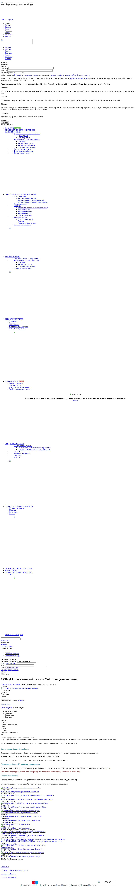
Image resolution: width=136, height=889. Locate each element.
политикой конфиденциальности (78, 75)
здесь (107, 768)
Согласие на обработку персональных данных (17, 840)
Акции (7, 33)
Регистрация (10, 663)
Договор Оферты (7, 848)
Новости (8, 36)
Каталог (8, 27)
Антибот (4, 120)
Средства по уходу (14, 684)
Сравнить (20, 700)
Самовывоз (5, 867)
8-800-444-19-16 (7, 12)
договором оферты (57, 75)
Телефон (4, 70)
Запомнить (7, 674)
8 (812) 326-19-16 (8, 16)
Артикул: (4, 690)
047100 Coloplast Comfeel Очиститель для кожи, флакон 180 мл (23, 807)
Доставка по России (8, 874)
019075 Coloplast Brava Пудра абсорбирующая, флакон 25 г (22, 849)
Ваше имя (4, 68)
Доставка (8, 31)
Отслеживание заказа (8, 661)
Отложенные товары (12, 656)
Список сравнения (12, 654)
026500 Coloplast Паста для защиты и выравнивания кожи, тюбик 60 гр (26, 799)
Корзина (4, 644)
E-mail (3, 665)
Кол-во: (3, 696)
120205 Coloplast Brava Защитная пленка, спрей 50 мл (20, 820)
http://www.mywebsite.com (78, 78)
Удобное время (6, 73)
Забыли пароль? (12, 668)
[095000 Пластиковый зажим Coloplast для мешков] (20, 688)
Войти (3, 663)
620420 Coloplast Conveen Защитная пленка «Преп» (19, 813)
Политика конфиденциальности (12, 837)
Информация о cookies (9, 844)
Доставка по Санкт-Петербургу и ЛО (14, 870)
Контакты (8, 35)
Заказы (7, 652)
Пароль (3, 668)
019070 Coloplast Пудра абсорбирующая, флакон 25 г (20, 792)
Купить (75, 400)
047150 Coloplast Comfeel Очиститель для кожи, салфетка (21, 856)
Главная (8, 25)
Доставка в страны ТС (9, 877)
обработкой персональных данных (25, 75)
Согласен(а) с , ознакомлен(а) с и (46, 75)
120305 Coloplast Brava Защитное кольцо (15, 828)
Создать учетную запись (9, 670)
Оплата (7, 29)
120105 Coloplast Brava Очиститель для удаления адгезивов (22, 835)
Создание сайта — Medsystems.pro (13, 833)
